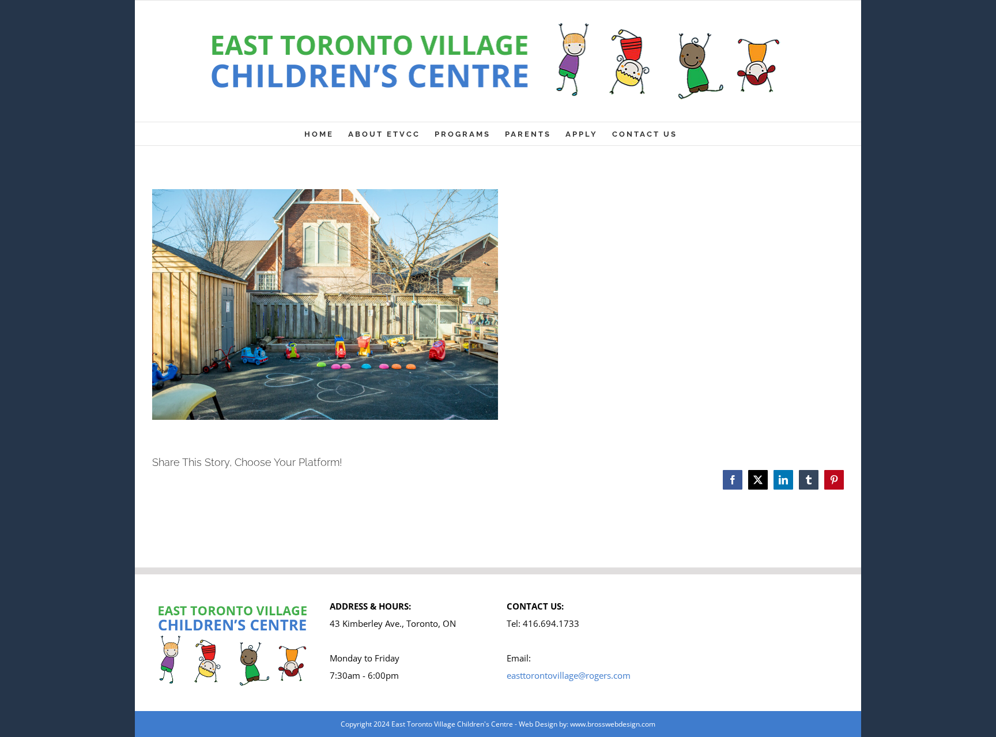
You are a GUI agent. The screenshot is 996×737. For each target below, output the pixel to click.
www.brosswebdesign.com (612, 724)
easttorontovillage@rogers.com (569, 675)
